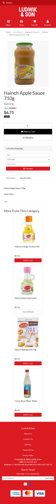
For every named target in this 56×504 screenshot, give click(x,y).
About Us (28, 433)
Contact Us (28, 439)
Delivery (28, 444)
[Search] (3, 3)
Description (10, 178)
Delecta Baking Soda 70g (25, 349)
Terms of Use (28, 450)
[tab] (11, 178)
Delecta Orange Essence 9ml (26, 246)
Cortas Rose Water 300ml (25, 401)
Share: (7, 108)
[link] (30, 484)
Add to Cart (29, 131)
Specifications (25, 178)
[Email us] (25, 484)
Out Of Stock (28, 312)
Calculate (29, 168)
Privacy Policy (28, 455)
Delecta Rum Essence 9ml (25, 298)
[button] (28, 138)
